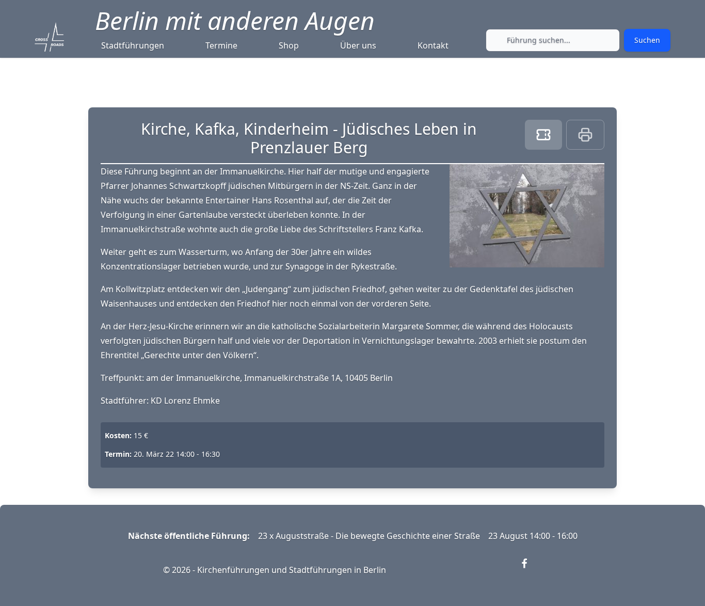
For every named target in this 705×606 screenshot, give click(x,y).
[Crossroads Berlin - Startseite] (49, 37)
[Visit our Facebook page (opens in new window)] (530, 570)
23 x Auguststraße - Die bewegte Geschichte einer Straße (369, 535)
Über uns (358, 45)
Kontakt (433, 45)
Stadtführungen (132, 45)
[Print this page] (585, 135)
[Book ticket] (543, 135)
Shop (289, 45)
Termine (221, 45)
